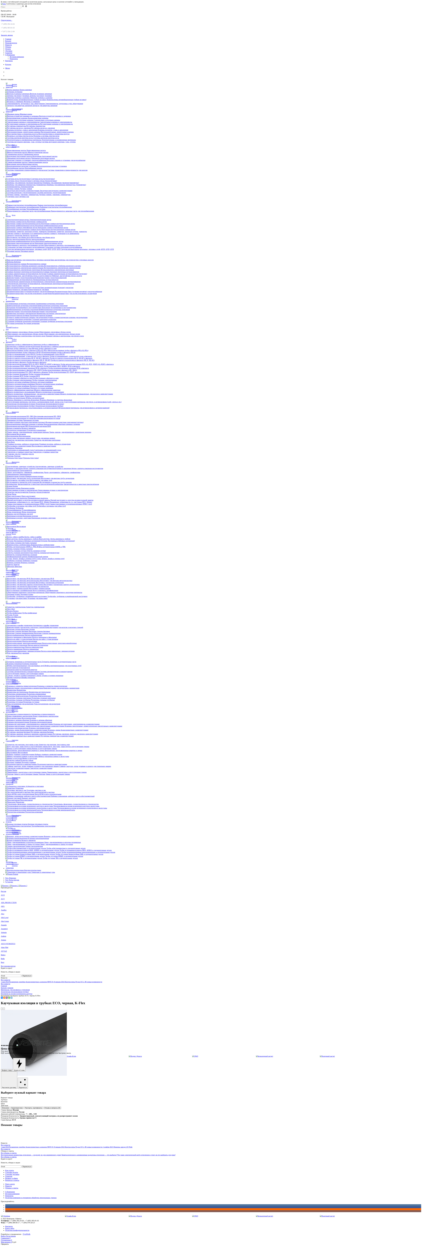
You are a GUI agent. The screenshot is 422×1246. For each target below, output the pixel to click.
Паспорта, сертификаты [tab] (33, 1108)
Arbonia (4, 932)
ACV (3, 899)
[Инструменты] (14, 464)
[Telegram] (12, 998)
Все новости (5, 980)
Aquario (4, 925)
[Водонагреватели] (15, 258)
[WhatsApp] (9, 998)
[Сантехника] (14, 742)
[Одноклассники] (4, 998)
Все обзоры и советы (9, 1153)
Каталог (8, 41)
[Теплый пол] (14, 330)
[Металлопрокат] (15, 605)
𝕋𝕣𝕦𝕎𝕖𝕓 (26, 1234)
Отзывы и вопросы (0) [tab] (52, 1108)
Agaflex (3, 910)
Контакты (9, 61)
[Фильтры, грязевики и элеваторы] (14, 868)
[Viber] (7, 998)
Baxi (2, 962)
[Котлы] (14, 217)
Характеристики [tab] (17, 1108)
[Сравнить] (2, 1009)
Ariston (3, 940)
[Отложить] (4, 1009)
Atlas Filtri (4, 947)
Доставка (8, 51)
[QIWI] (223, 1056)
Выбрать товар (7, 1070)
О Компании (10, 55)
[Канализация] (14, 414)
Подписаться (27, 976)
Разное (15, 874)
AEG (3, 906)
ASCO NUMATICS (8, 944)
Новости (8, 45)
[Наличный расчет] (351, 1056)
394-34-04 (8, 24)
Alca (2, 914)
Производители (11, 43)
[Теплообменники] (15, 203)
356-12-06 (8, 31)
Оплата (8, 49)
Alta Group (5, 921)
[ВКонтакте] (2, 998)
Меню (7, 68)
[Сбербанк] (32, 1216)
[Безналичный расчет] (287, 1056)
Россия (3, 891)
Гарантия (8, 53)
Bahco (3, 955)
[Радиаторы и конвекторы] (14, 301)
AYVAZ (4, 951)
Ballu (3, 959)
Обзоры (8, 47)
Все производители (8, 966)
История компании (17, 57)
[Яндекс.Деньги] (160, 1056)
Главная (8, 39)
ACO (3, 895)
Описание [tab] (5, 1108)
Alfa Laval (4, 917)
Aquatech (4, 929)
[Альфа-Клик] (96, 1056)
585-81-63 (8, 28)
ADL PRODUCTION (9, 903)
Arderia (3, 936)
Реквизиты (14, 59)
